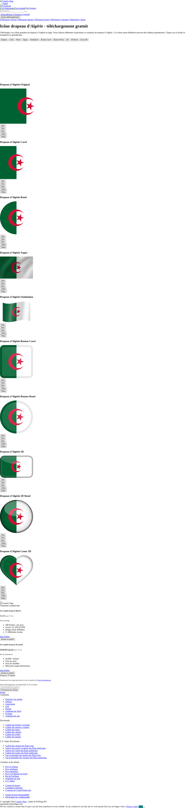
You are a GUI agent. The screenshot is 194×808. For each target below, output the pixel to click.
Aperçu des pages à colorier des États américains (25, 748)
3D (67, 40)
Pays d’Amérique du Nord (16, 774)
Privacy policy (133, 806)
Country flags (21, 801)
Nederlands (9, 8)
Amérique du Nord (13, 711)
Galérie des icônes (12, 734)
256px (3, 137)
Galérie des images (13, 737)
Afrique (8, 702)
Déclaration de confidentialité (17, 797)
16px (3, 126)
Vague (25, 40)
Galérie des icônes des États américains (21, 753)
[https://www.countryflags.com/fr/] (6, 1)
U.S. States (10, 781)
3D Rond (74, 40)
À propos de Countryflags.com (18, 790)
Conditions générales (14, 788)
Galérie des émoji (12, 730)
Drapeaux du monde (13, 699)
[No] (144, 807)
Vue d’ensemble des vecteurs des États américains (26, 758)
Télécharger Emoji (42, 20)
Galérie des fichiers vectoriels (17, 725)
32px (3, 128)
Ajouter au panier (7, 639)
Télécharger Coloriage (59, 20)
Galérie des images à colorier (17, 727)
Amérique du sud (12, 716)
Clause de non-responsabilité (17, 795)
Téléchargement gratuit (10, 687)
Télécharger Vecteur (8, 20)
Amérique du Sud (12, 778)
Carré (12, 40)
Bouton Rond (59, 40)
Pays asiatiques (11, 769)
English (21, 8)
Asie (7, 706)
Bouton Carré (46, 40)
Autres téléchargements (10, 17)
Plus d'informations (44, 680)
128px (3, 134)
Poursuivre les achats (9, 690)
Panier (2, 692)
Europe (8, 709)
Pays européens (11, 771)
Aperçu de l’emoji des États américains (21, 750)
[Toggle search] (1, 4)
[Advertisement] (97, 60)
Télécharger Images (25, 20)
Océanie (8, 713)
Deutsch (32, 8)
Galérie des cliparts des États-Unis (19, 746)
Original (4, 40)
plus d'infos (5, 636)
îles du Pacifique (12, 776)
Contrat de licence (12, 785)
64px (3, 131)
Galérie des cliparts (13, 732)
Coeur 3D (83, 40)
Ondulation (34, 40)
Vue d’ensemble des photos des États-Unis (23, 755)
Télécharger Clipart (77, 20)
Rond (18, 40)
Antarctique (10, 704)
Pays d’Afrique (11, 767)
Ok (141, 807)
